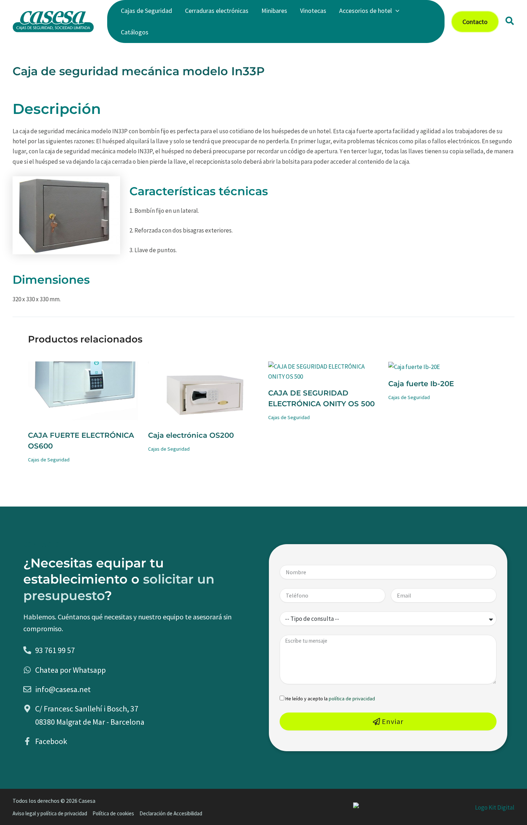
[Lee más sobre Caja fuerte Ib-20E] (414, 366)
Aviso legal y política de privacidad (50, 813)
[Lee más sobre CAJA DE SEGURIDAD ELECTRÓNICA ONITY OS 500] (323, 371)
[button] (395, 10)
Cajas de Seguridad (49, 459)
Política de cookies (113, 813)
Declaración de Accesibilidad (170, 813)
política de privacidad (352, 698)
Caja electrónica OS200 (191, 435)
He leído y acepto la (330, 698)
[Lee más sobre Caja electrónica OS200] (203, 392)
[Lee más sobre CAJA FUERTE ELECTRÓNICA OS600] (83, 392)
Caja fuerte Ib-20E (421, 383)
